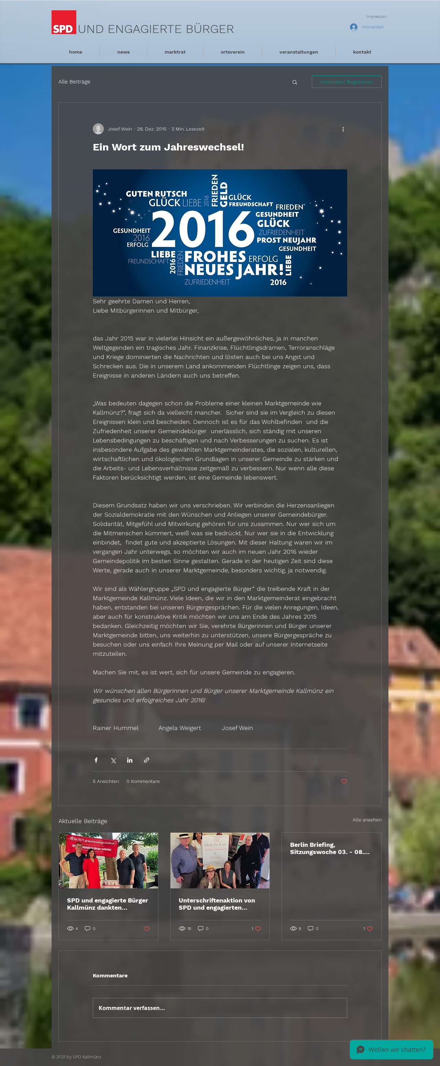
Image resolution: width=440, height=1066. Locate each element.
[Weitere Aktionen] (343, 129)
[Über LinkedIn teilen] (129, 760)
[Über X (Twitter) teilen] (113, 760)
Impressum (377, 16)
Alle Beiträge (74, 81)
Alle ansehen (367, 819)
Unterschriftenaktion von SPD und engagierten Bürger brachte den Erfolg (218, 904)
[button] (295, 82)
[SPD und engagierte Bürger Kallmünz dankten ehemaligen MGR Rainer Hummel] (108, 860)
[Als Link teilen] (146, 760)
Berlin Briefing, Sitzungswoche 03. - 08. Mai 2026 (327, 848)
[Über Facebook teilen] (96, 760)
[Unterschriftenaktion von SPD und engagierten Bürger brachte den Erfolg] (220, 860)
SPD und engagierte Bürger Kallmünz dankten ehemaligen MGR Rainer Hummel (107, 904)
